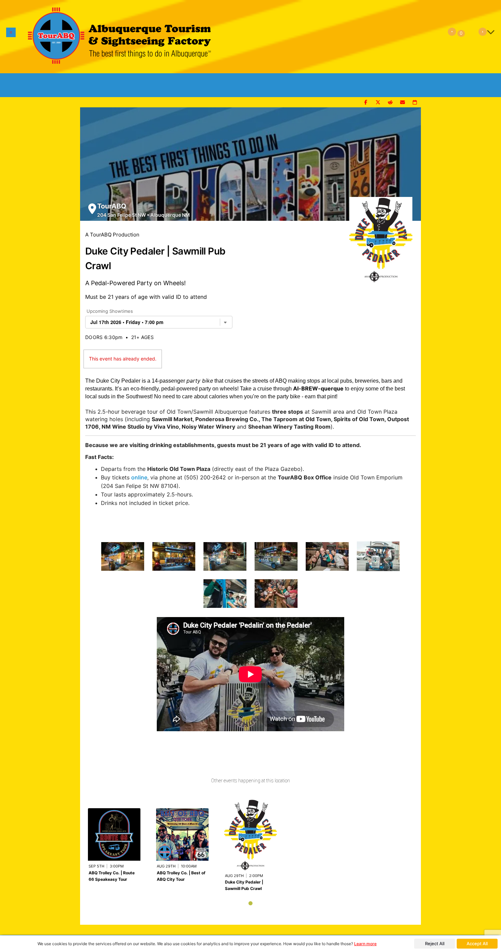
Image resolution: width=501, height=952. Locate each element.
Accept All (477, 943)
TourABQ (111, 206)
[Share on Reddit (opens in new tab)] (390, 102)
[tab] (250, 903)
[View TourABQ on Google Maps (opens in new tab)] (92, 208)
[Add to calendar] (414, 102)
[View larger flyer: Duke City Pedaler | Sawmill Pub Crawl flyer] (380, 236)
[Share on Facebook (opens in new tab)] (365, 102)
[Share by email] (402, 102)
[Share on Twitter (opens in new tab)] (378, 102)
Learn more (365, 943)
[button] (11, 36)
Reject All (434, 943)
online (139, 477)
